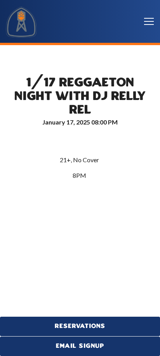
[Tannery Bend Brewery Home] (21, 21)
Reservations (80, 326)
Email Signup (80, 346)
